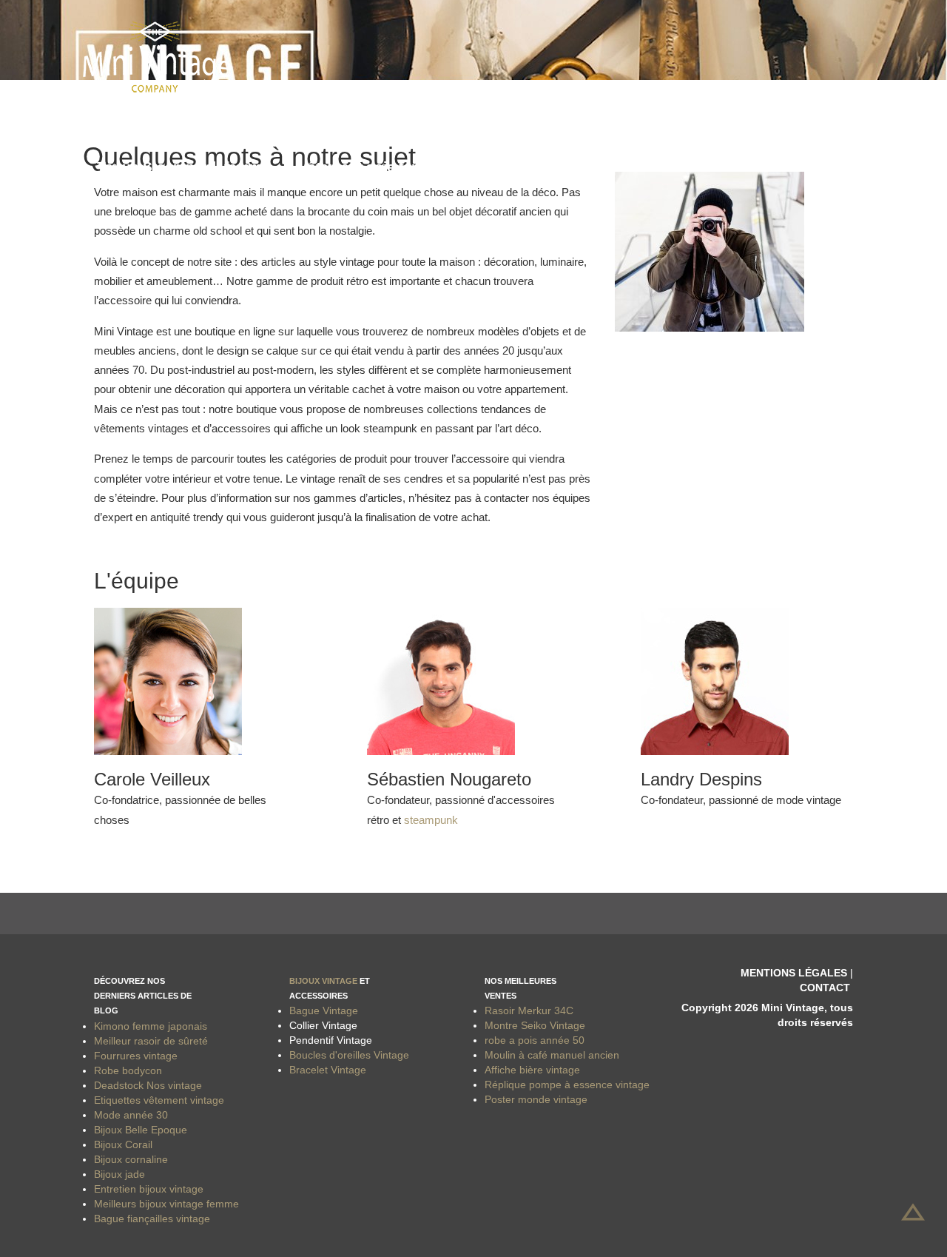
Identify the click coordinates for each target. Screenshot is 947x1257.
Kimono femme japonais (150, 1026)
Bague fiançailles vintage (152, 1218)
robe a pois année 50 (534, 1040)
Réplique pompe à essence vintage (567, 1084)
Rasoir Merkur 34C (529, 1010)
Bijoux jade (119, 1174)
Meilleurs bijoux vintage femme (166, 1204)
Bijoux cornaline (131, 1159)
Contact (825, 987)
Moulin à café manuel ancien (552, 1055)
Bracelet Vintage (327, 1070)
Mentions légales (794, 973)
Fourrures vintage (136, 1056)
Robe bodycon (128, 1070)
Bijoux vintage (323, 980)
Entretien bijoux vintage (148, 1189)
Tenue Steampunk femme (183, 167)
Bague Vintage (323, 1010)
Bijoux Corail (123, 1144)
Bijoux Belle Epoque (140, 1130)
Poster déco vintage (277, 119)
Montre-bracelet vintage (648, 119)
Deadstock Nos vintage (148, 1085)
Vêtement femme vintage (456, 119)
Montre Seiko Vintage (535, 1025)
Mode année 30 (131, 1115)
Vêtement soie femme (371, 167)
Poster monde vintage (536, 1099)
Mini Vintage (139, 119)
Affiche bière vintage (532, 1070)
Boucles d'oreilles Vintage (349, 1055)
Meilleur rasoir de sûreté (151, 1041)
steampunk (431, 820)
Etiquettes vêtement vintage (159, 1100)
